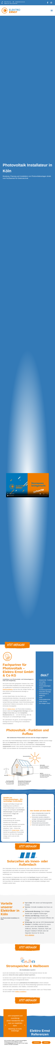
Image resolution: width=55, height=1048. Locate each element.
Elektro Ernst (11, 709)
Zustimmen (36, 1042)
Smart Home (15, 830)
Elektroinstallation (8, 689)
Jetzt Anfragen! (16, 645)
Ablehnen (46, 1042)
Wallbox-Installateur (20, 991)
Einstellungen (10, 1043)
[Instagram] (51, 2)
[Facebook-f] (47, 2)
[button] (51, 10)
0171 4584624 (29, 935)
